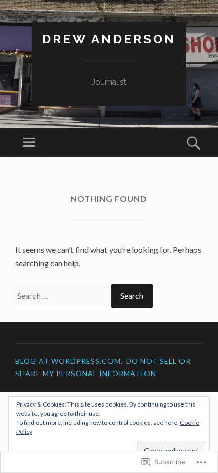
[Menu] (29, 142)
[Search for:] (63, 295)
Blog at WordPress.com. (69, 361)
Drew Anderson (109, 38)
